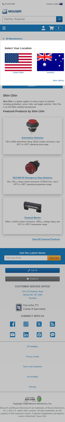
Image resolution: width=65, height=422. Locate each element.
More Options (58, 80)
